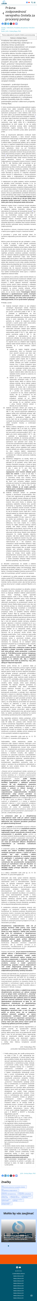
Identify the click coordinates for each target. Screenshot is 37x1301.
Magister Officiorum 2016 (18, 1285)
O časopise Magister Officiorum (18, 1273)
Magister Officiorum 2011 (18, 1297)
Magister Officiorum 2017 (18, 1283)
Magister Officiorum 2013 (18, 1293)
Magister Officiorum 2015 (18, 1288)
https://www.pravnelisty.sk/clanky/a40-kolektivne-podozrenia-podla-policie (16, 1156)
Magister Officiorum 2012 (18, 1295)
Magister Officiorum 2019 (18, 1278)
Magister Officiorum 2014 (18, 1290)
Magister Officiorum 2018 (18, 1280)
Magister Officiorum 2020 (18, 1275)
